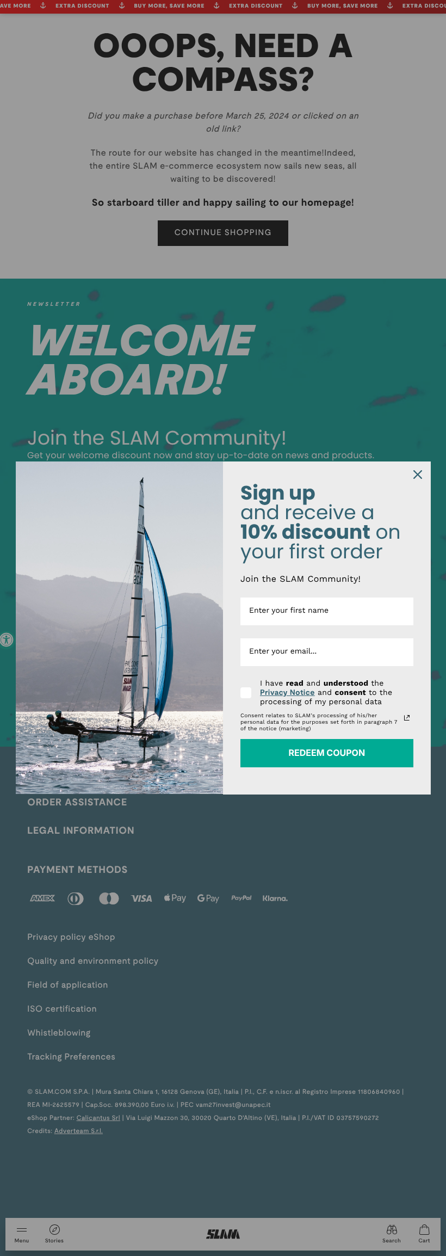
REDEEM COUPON (326, 752)
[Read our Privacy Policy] (406, 717)
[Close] (418, 474)
